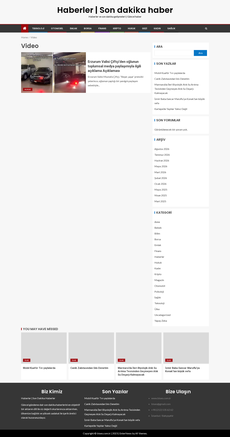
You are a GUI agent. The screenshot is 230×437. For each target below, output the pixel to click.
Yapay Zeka (160, 320)
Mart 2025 (160, 201)
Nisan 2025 (160, 195)
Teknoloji (38, 28)
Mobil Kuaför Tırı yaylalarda (169, 72)
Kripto (117, 28)
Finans (102, 28)
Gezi (144, 28)
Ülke (157, 309)
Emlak (73, 28)
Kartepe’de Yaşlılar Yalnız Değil (170, 108)
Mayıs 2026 (160, 166)
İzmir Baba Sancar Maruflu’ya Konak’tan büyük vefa (112, 419)
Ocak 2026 (160, 183)
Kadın (157, 28)
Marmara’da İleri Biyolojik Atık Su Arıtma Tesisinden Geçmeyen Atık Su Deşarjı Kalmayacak (176, 88)
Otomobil (57, 28)
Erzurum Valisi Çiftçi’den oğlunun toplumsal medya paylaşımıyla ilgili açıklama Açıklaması (114, 66)
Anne (157, 221)
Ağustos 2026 (161, 148)
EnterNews (126, 433)
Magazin (159, 280)
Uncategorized (162, 314)
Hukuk (131, 28)
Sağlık (171, 28)
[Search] (206, 28)
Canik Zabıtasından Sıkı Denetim (171, 78)
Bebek (158, 227)
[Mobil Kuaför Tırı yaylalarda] (44, 348)
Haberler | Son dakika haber (115, 10)
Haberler (159, 256)
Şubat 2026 (160, 177)
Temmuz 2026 (162, 154)
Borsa (88, 28)
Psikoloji (159, 291)
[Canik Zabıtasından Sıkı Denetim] (91, 348)
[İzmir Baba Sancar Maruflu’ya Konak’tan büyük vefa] (186, 348)
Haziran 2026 (161, 160)
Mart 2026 (160, 172)
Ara (159, 46)
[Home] (24, 28)
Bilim (157, 233)
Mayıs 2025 (160, 189)
